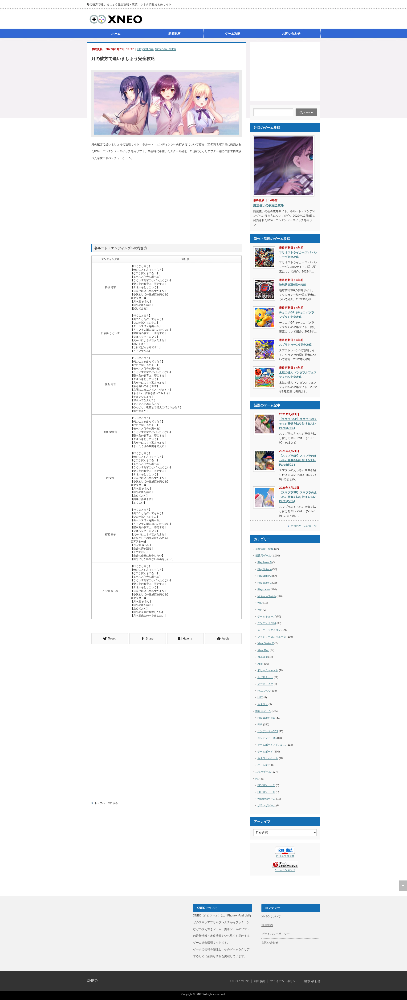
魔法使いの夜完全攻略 (268, 205)
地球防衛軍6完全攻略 (292, 284)
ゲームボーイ (265, 751)
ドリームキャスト (267, 670)
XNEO (92, 981)
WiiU (260, 602)
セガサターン (265, 677)
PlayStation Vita (266, 717)
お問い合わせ (291, 33)
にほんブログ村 (285, 856)
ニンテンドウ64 (266, 623)
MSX (260, 697)
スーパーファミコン (269, 629)
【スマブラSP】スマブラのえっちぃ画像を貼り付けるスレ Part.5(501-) (298, 497)
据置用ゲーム (263, 555)
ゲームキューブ (266, 616)
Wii (259, 609)
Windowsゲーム (266, 798)
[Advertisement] (285, 71)
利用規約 (267, 925)
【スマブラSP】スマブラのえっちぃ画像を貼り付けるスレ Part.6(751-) (298, 423)
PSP (259, 724)
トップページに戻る (106, 803)
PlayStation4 (145, 49)
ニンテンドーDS (267, 737)
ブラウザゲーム (266, 805)
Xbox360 (262, 657)
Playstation (263, 589)
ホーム (116, 33)
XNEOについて (271, 916)
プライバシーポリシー (275, 934)
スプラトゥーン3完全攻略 (295, 344)
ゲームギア (263, 765)
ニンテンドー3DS (267, 731)
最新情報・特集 (264, 549)
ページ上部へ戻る (403, 885)
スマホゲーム (263, 771)
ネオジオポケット (267, 758)
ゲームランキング (285, 870)
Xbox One (263, 650)
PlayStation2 (264, 582)
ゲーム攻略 (232, 33)
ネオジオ (262, 704)
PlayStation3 (264, 575)
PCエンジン (264, 690)
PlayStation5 (264, 562)
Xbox (260, 663)
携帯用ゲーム (263, 711)
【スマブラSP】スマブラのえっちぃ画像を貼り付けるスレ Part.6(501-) (298, 460)
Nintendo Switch (165, 49)
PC (257, 778)
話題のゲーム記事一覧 (304, 525)
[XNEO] (116, 23)
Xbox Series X (265, 643)
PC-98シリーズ (266, 792)
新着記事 (174, 33)
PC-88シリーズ (266, 785)
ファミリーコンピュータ (271, 636)
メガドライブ (265, 684)
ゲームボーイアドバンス (271, 744)
